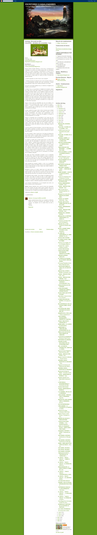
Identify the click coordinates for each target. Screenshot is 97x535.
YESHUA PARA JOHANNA (63, 237)
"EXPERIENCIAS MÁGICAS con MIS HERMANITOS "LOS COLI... (64, 489)
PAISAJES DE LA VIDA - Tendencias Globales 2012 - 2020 (64, 225)
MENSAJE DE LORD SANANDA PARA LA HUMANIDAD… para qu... (65, 401)
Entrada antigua (50, 229)
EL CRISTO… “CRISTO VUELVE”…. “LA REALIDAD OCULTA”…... (65, 493)
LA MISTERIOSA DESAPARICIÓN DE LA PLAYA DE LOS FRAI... (63, 384)
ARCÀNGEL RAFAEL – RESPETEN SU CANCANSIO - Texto (65, 362)
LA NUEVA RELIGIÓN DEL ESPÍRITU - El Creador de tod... (64, 301)
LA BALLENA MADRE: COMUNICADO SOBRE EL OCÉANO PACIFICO (64, 290)
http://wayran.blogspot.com (63, 75)
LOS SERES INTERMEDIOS (64, 508)
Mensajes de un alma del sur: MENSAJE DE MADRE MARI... (64, 196)
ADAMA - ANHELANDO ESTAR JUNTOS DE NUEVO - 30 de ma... (64, 445)
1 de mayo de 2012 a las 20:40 (39, 198)
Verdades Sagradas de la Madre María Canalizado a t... (64, 379)
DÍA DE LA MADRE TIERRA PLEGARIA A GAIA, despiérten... (64, 230)
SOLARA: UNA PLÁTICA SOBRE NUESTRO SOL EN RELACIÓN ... (64, 203)
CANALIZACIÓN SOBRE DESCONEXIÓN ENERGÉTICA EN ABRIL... (64, 252)
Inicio (40, 229)
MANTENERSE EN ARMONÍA (64, 339)
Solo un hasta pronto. (61, 80)
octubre (60, 111)
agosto (60, 115)
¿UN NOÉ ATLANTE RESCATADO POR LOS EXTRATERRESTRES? (63, 343)
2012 (58, 106)
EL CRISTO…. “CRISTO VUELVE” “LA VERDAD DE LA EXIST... (64, 498)
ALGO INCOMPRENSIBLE (63, 404)
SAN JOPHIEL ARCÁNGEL (64, 449)
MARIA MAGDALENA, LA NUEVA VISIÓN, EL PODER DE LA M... (64, 468)
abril (60, 122)
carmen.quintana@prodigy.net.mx (32, 66)
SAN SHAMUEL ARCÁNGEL (64, 451)
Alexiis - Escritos (61, 79)
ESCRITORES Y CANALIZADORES (40, 4)
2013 (58, 105)
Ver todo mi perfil (60, 532)
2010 (58, 519)
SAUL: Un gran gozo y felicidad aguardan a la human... (63, 191)
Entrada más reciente (29, 229)
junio (60, 118)
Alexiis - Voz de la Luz (62, 43)
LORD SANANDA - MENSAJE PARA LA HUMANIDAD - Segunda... (64, 396)
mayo (60, 120)
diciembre (61, 108)
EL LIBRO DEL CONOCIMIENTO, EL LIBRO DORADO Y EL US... (64, 235)
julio (60, 117)
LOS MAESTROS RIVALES (64, 480)
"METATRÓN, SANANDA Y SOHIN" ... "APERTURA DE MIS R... (64, 169)
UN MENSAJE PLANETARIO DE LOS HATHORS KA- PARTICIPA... (64, 506)
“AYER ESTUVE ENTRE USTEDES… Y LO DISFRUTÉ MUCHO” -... (63, 423)
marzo (60, 512)
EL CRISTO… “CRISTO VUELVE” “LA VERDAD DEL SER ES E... (65, 464)
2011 (58, 517)
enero (60, 515)
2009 (58, 520)
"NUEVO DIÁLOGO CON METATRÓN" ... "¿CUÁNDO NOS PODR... (64, 149)
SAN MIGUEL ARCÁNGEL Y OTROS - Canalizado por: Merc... (64, 432)
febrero (60, 514)
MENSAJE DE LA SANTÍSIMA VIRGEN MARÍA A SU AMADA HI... (64, 218)
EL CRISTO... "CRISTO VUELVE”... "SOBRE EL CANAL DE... (64, 459)
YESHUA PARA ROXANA (63, 249)
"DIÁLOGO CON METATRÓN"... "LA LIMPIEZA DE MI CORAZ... (65, 144)
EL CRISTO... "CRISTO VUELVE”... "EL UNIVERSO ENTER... (64, 478)
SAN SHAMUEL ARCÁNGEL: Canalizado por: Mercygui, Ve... (64, 437)
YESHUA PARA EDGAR (63, 386)
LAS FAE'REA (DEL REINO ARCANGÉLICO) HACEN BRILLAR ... (64, 310)
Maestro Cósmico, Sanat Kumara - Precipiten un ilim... (63, 415)
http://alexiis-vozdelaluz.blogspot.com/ (33, 61)
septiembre (61, 113)
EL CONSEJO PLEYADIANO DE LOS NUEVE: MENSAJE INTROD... (64, 260)
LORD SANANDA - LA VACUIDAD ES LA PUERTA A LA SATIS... (65, 407)
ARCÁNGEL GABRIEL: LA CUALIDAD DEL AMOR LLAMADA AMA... (63, 139)
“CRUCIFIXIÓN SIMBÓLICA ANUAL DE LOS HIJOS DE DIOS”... (64, 268)
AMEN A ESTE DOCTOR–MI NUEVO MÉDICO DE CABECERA (64, 333)
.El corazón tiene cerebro (63, 510)
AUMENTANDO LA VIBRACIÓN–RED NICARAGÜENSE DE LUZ (64, 329)
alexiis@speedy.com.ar (30, 60)
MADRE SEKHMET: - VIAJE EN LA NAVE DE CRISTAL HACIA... (65, 174)
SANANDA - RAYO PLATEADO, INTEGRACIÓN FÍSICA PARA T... (65, 484)
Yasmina (30, 198)
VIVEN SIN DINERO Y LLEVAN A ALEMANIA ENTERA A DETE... (65, 153)
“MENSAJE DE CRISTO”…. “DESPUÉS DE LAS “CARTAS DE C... (64, 455)
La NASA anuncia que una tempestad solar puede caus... (64, 132)
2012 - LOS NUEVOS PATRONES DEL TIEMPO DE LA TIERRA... (65, 348)
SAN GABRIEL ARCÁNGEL (64, 447)
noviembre (61, 110)
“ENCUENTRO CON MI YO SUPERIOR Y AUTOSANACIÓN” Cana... (64, 282)
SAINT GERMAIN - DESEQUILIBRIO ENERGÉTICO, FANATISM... (64, 318)
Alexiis (65, 525)
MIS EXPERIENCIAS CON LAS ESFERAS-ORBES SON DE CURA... (65, 305)
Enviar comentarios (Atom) (37, 231)
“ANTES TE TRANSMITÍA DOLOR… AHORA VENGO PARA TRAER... (64, 428)
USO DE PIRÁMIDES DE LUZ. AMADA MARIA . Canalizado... (64, 161)
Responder (30, 207)
